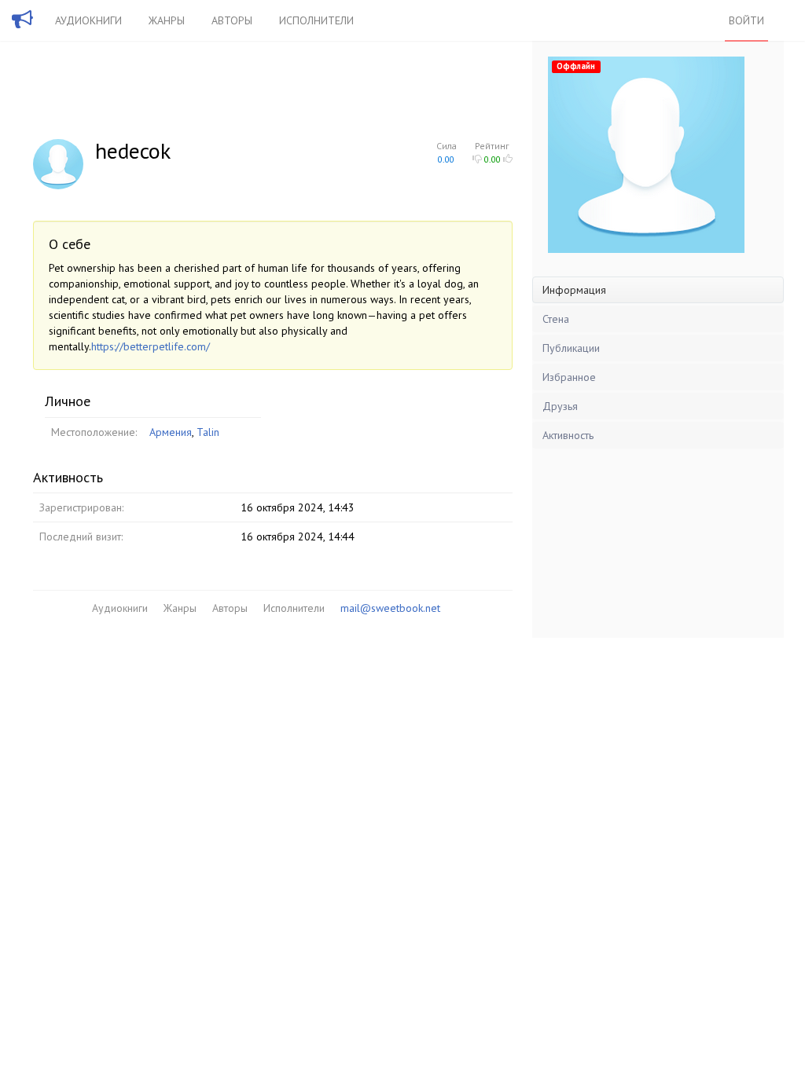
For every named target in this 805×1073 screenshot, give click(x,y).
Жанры (167, 20)
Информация (574, 290)
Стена (555, 319)
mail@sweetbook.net (390, 608)
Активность (568, 435)
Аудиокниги (88, 20)
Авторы (231, 20)
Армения (170, 432)
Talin (208, 432)
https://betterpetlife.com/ (150, 346)
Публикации (571, 348)
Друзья (560, 406)
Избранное (569, 377)
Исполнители (316, 20)
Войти (746, 20)
